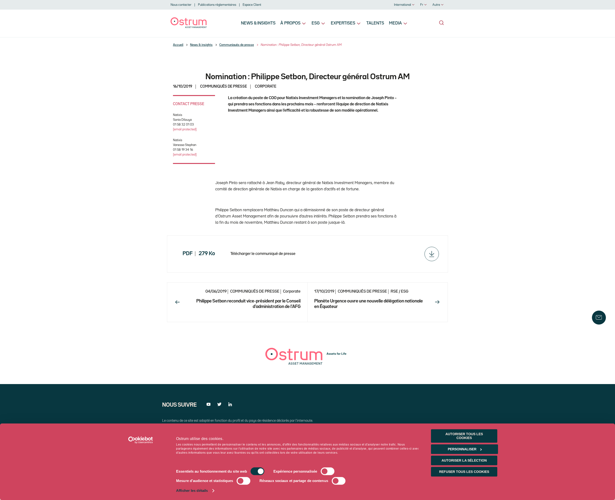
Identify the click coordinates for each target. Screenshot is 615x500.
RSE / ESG (399, 291)
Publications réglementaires (217, 4)
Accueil (178, 44)
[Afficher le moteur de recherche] (441, 23)
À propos (290, 23)
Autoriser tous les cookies (464, 436)
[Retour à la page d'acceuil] (189, 27)
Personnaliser (462, 449)
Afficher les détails (192, 491)
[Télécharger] (431, 254)
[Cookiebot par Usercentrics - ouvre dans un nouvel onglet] (141, 440)
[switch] (327, 471)
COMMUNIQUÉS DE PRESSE (223, 86)
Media (395, 23)
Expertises (343, 23)
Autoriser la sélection (464, 460)
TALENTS (375, 23)
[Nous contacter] (599, 317)
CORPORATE (265, 86)
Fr (421, 4)
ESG (316, 23)
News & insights (258, 23)
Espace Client (252, 4)
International (402, 4)
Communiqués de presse (236, 44)
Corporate (292, 291)
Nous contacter (181, 4)
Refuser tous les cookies (464, 472)
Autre (436, 4)
